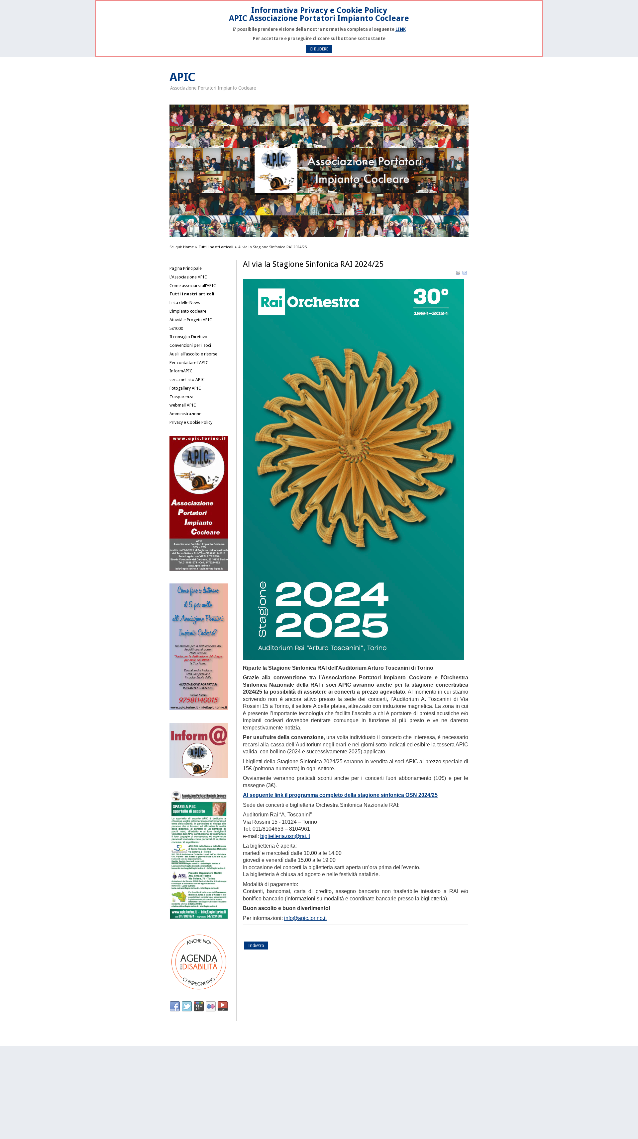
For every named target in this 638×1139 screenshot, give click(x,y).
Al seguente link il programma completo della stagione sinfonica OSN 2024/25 (340, 795)
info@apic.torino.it (305, 918)
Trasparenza (181, 396)
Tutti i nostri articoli (216, 247)
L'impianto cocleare (187, 311)
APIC (182, 77)
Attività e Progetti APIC (190, 319)
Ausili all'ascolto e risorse (193, 353)
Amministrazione (185, 413)
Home (188, 247)
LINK (400, 29)
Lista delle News (184, 302)
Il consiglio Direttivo (188, 336)
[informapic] (198, 776)
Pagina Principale (185, 268)
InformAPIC (180, 370)
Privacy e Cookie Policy (190, 422)
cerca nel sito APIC (187, 379)
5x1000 (176, 328)
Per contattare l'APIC (188, 362)
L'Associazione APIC (188, 276)
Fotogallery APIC (185, 388)
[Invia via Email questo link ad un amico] (465, 273)
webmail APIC (182, 405)
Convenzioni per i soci (190, 345)
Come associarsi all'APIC (192, 285)
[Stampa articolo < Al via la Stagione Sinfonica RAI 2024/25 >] (458, 273)
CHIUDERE (319, 48)
